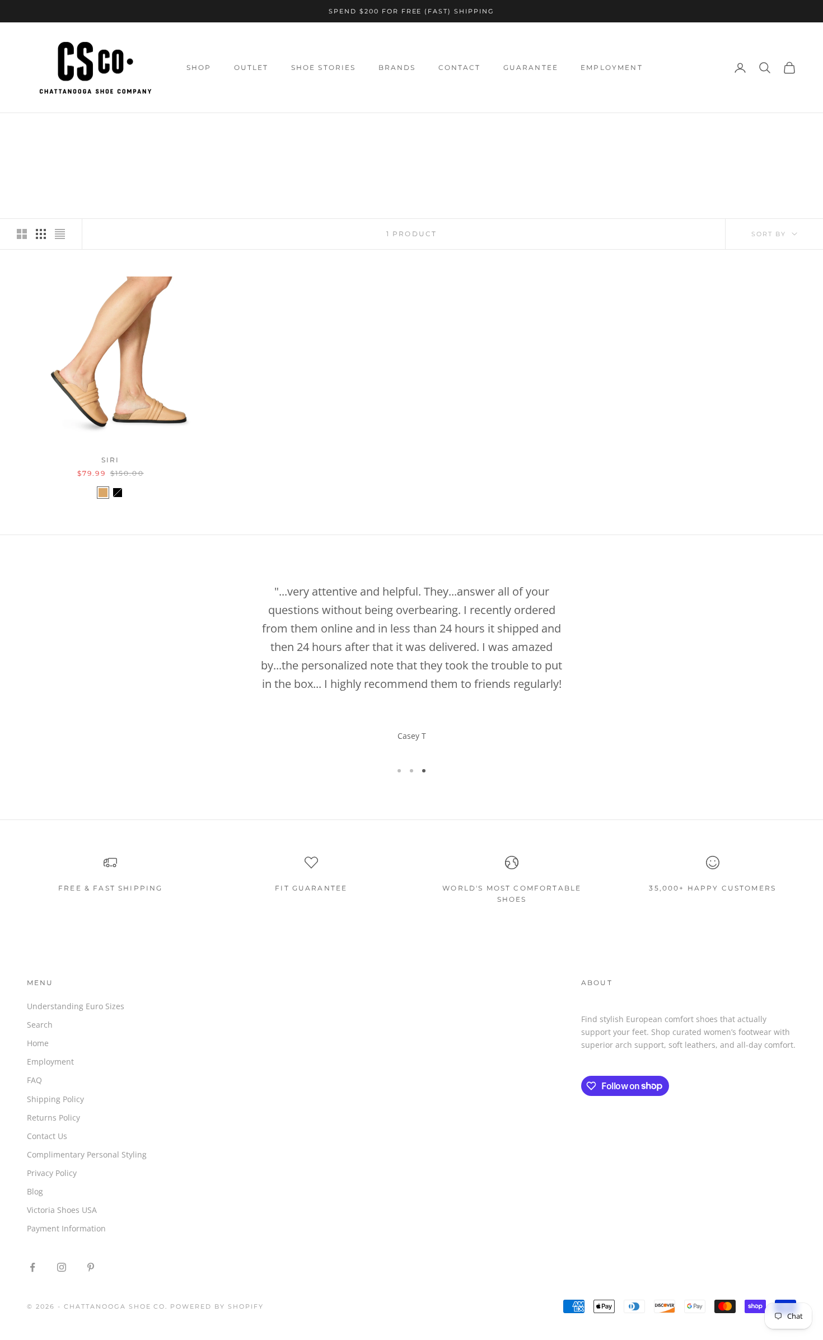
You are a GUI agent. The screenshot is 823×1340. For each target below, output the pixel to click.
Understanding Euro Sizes (75, 1006)
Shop (69, 129)
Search (40, 1024)
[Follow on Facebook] (32, 1267)
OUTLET (251, 67)
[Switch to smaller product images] (41, 234)
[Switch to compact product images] (60, 234)
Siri (110, 460)
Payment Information (66, 1228)
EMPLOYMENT (612, 67)
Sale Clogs (111, 129)
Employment (50, 1061)
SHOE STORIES (323, 67)
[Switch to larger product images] (22, 234)
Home (37, 129)
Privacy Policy (52, 1173)
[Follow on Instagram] (61, 1267)
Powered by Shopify (217, 1306)
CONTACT (459, 67)
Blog (35, 1191)
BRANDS (397, 67)
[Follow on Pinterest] (90, 1267)
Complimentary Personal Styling (87, 1154)
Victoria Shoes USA (62, 1210)
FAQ (34, 1080)
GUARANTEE (530, 67)
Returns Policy (53, 1117)
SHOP (199, 67)
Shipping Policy (55, 1099)
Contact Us (47, 1136)
